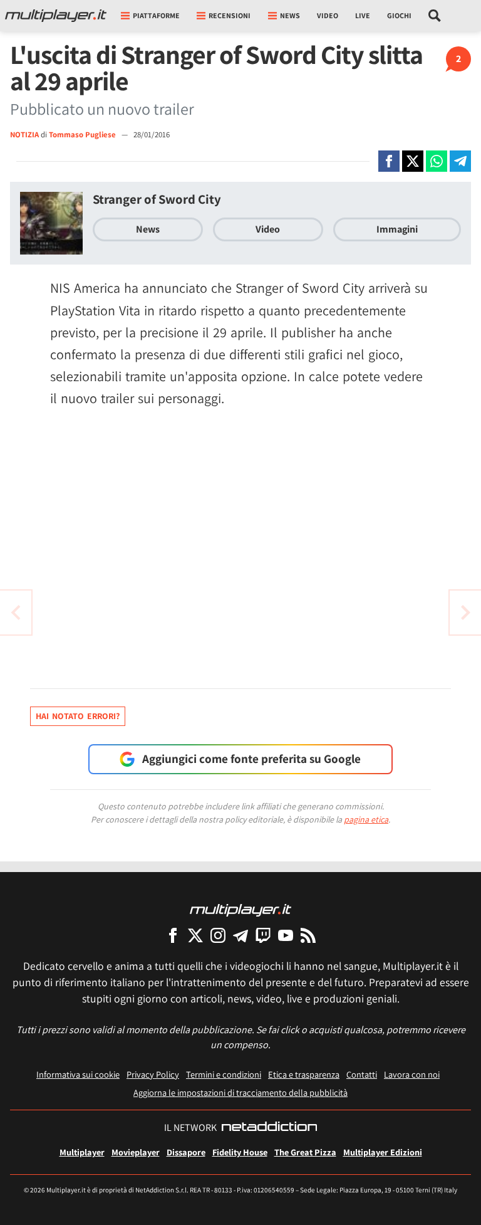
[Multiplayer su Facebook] (172, 935)
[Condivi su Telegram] (460, 161)
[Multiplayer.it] (55, 15)
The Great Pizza (305, 1152)
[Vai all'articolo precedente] (465, 612)
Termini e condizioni (223, 1074)
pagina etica (366, 819)
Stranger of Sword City (157, 199)
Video (327, 15)
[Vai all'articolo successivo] (15, 612)
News (148, 229)
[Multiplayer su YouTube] (285, 935)
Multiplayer (82, 1152)
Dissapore (186, 1152)
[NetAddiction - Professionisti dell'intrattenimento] (269, 1127)
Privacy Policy (153, 1074)
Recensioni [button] (230, 15)
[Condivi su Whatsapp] (436, 161)
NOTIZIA (24, 134)
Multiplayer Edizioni (382, 1152)
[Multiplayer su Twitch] (263, 935)
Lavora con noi (412, 1074)
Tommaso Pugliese (83, 134)
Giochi (399, 15)
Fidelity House (239, 1152)
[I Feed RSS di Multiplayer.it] (308, 935)
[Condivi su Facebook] (389, 161)
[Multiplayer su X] (195, 935)
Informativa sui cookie (78, 1074)
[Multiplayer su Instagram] (217, 935)
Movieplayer (135, 1152)
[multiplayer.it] (240, 909)
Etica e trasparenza (303, 1074)
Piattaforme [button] (156, 15)
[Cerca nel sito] (435, 15)
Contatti (361, 1074)
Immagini (397, 229)
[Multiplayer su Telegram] (240, 935)
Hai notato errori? (78, 716)
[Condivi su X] (412, 161)
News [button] (290, 15)
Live (362, 15)
